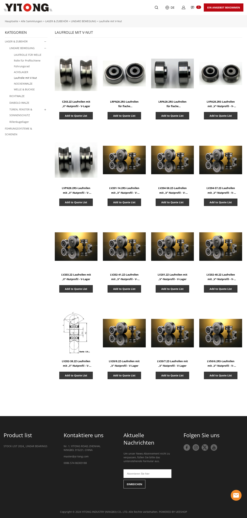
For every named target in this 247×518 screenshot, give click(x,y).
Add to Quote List (76, 115)
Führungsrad (22, 66)
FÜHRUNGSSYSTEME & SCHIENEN (18, 131)
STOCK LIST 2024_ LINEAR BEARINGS (25, 446)
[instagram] (196, 447)
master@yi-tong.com (76, 456)
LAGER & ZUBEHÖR (56, 21)
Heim (60, 7)
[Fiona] (236, 495)
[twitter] (205, 447)
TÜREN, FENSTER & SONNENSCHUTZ (20, 112)
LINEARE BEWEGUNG (83, 21)
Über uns (99, 7)
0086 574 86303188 (75, 463)
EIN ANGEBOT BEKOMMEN (223, 7)
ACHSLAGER (21, 72)
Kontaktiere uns (125, 7)
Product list (18, 435)
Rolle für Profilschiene (27, 60)
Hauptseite (11, 21)
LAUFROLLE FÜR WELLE (27, 54)
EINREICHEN (134, 484)
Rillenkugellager (19, 122)
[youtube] (214, 447)
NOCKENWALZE (23, 83)
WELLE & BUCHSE (24, 89)
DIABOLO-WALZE (19, 102)
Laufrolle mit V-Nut (110, 21)
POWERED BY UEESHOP (173, 511)
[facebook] (187, 447)
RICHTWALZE (17, 96)
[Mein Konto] (183, 8)
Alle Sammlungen (31, 21)
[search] (156, 8)
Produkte (78, 7)
